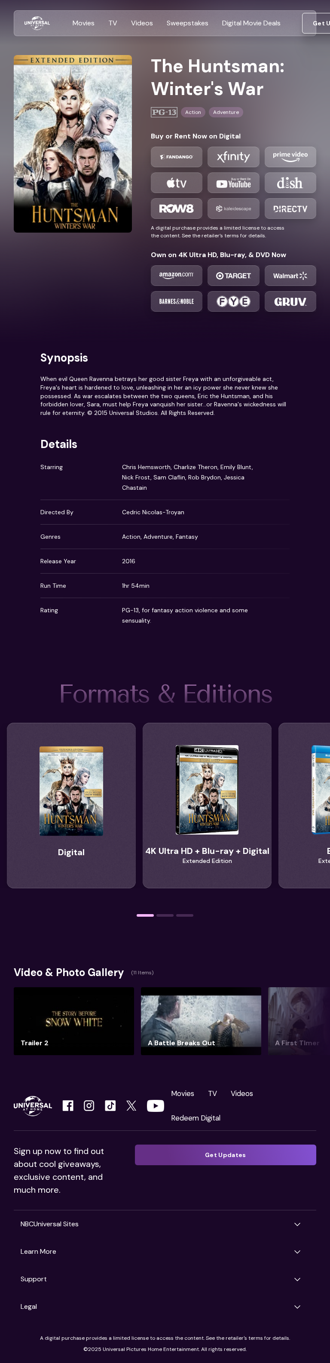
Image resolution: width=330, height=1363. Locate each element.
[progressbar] (145, 915)
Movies (182, 1093)
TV (212, 1093)
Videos (242, 1093)
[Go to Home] (37, 23)
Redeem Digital (195, 1118)
